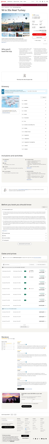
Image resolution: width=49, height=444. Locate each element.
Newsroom (34, 427)
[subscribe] (47, 1)
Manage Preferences (25, 438)
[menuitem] (3, 1)
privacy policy (35, 403)
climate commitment (6, 112)
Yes (11, 414)
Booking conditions (20, 428)
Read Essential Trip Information (24, 243)
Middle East (7, 7)
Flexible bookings (20, 427)
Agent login (19, 430)
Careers (26, 425)
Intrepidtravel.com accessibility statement (28, 432)
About (25, 1)
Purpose (41, 418)
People (41, 424)
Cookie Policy (12, 441)
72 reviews (37, 15)
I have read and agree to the (30, 403)
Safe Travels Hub (19, 423)
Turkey (11, 7)
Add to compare (38, 40)
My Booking (19, 420)
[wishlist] (40, 1)
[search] (33, 1)
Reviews (34, 425)
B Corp (41, 420)
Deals (21, 1)
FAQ (33, 423)
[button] (15, 22)
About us (26, 420)
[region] (16, 438)
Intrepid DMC (27, 423)
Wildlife (41, 428)
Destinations (9, 1)
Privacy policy (27, 427)
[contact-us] (45, 1)
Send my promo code (27, 406)
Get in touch (35, 420)
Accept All (25, 435)
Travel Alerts (19, 425)
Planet (41, 426)
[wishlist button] (45, 40)
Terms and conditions (37, 257)
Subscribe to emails (8, 427)
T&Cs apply (8, 424)
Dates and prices (39, 34)
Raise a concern (35, 428)
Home (3, 7)
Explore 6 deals (39, 37)
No (15, 414)
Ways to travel (16, 1)
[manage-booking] (42, 1)
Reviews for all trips (28, 388)
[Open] (13, 338)
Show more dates (24, 326)
